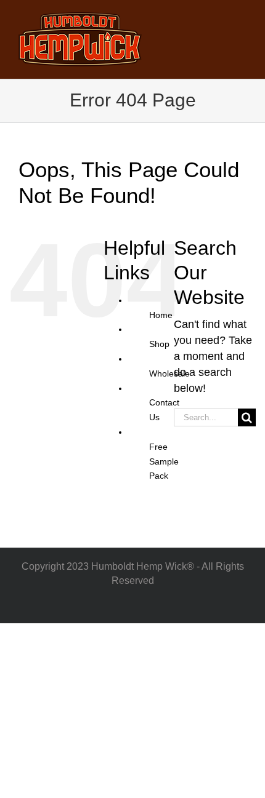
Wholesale (169, 373)
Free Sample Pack (164, 461)
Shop (159, 344)
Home (161, 315)
